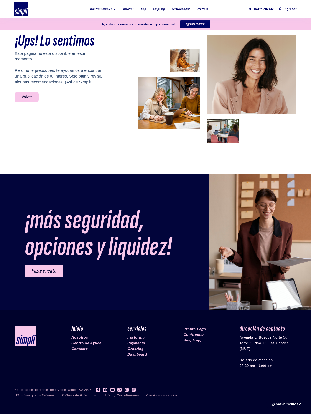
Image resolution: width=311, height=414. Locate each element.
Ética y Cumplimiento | (123, 395)
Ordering (135, 349)
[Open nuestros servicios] (114, 9)
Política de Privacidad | (80, 395)
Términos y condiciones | (36, 395)
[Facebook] (105, 390)
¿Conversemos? (286, 404)
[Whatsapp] (119, 390)
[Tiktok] (98, 390)
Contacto (79, 349)
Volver (27, 97)
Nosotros (79, 337)
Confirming (194, 334)
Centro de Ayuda (86, 343)
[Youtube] (112, 390)
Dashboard (137, 354)
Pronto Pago (195, 329)
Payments (136, 343)
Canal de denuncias (162, 395)
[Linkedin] (134, 390)
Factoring (136, 337)
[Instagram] (127, 390)
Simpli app (193, 340)
